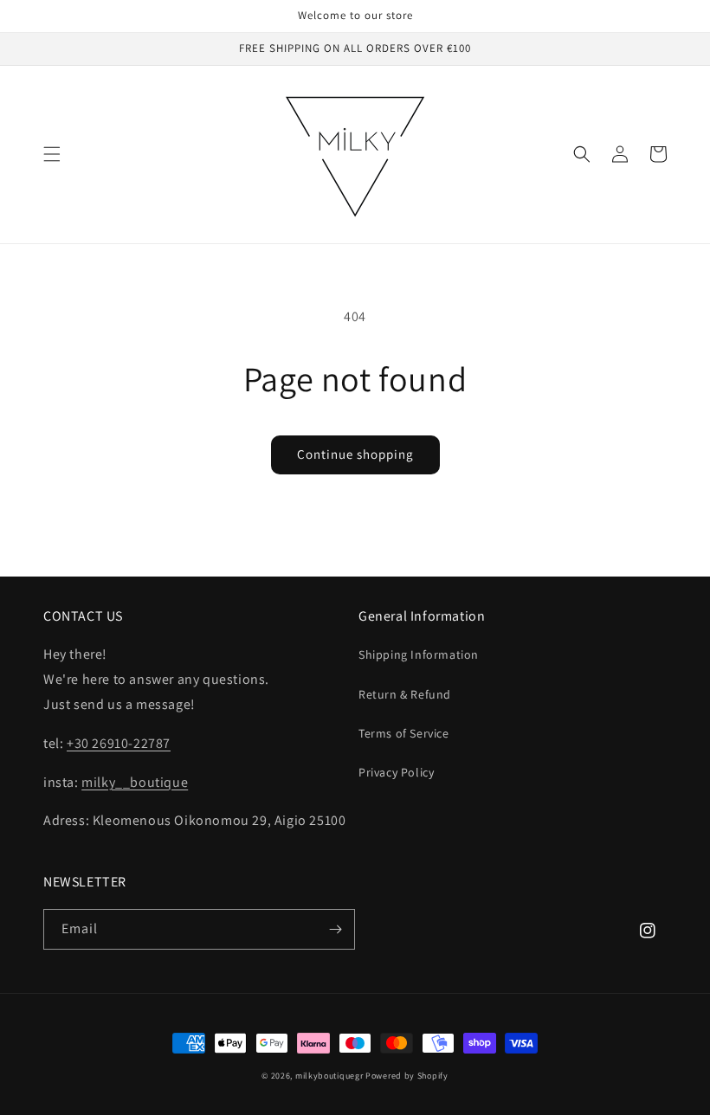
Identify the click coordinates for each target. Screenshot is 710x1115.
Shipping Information (418, 654)
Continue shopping (355, 454)
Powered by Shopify (407, 1075)
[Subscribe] (335, 929)
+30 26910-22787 (119, 743)
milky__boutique (134, 782)
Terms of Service (403, 733)
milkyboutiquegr (329, 1075)
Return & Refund (404, 694)
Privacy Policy (396, 772)
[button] (52, 154)
